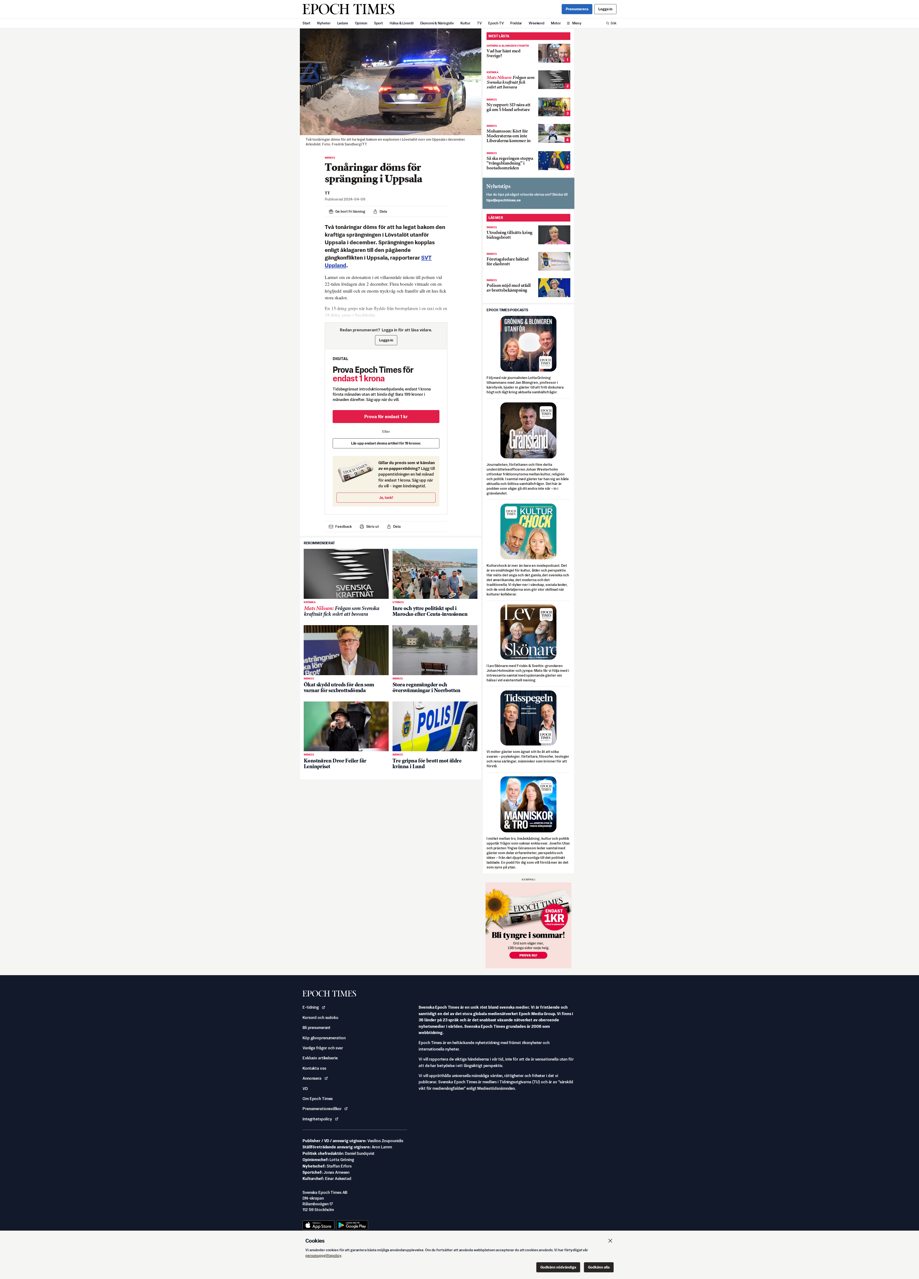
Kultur (465, 23)
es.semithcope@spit (503, 200)
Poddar (516, 23)
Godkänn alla (599, 1267)
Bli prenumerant (317, 1027)
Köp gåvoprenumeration (324, 1037)
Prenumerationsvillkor (322, 1108)
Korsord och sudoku (320, 1017)
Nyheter (324, 23)
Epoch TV (496, 23)
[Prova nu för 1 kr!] (528, 925)
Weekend (536, 23)
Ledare (342, 23)
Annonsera (312, 1078)
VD (305, 1088)
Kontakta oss (314, 1068)
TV (479, 23)
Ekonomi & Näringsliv (437, 23)
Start (306, 23)
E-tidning (311, 1007)
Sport (378, 23)
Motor (556, 23)
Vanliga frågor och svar (323, 1047)
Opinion (361, 23)
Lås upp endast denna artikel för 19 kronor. (386, 443)
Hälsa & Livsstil (402, 23)
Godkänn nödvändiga (558, 1267)
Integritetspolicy (317, 1119)
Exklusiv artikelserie (320, 1058)
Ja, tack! (386, 497)
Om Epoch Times (318, 1098)
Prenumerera (577, 9)
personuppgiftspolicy (323, 1255)
